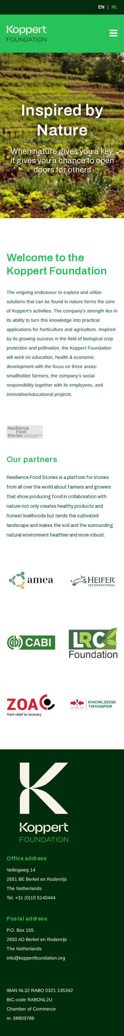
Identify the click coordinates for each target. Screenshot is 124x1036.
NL (114, 7)
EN (101, 7)
